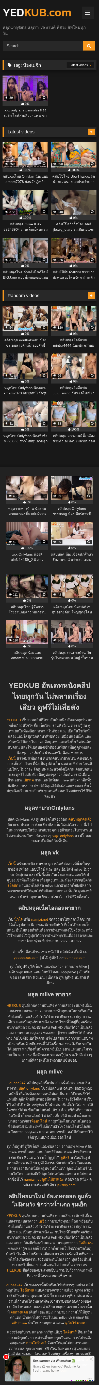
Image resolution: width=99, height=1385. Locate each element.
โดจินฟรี (70, 1332)
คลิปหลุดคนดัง (79, 819)
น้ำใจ (18, 919)
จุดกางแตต (19, 1312)
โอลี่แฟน (86, 1243)
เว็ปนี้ (12, 758)
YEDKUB (14, 720)
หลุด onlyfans (63, 836)
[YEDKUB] (41, 13)
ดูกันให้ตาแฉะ (53, 1179)
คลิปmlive (19, 1323)
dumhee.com (75, 958)
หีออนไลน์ (39, 1121)
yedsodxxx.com (26, 958)
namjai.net (39, 919)
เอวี (41, 1221)
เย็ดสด (29, 780)
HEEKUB (14, 1006)
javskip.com (66, 1185)
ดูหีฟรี (65, 1158)
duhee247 (17, 1083)
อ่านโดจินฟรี (36, 1343)
